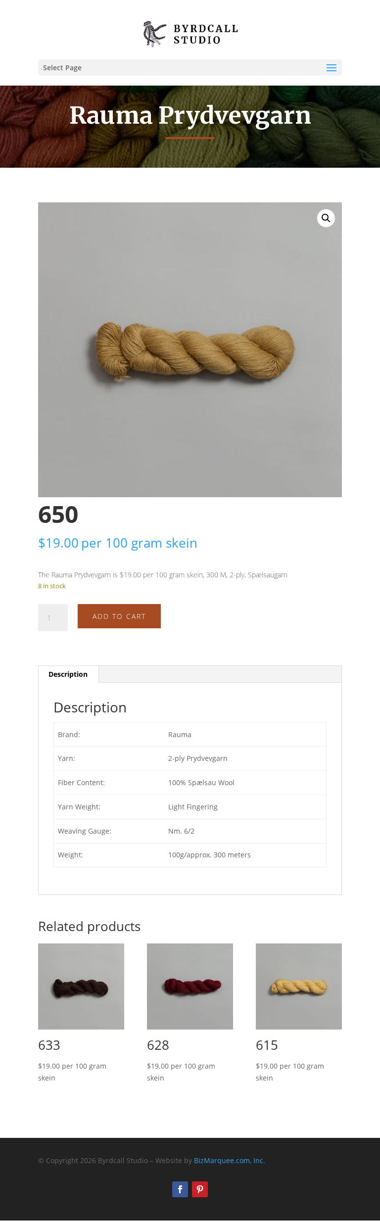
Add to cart (119, 616)
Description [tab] (68, 674)
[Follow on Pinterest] (200, 1189)
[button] (326, 218)
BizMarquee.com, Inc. (229, 1160)
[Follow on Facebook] (180, 1189)
